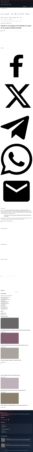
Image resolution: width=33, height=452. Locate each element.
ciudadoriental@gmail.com (6, 429)
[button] (16, 39)
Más (20, 17)
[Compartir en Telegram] (16, 143)
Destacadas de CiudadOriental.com (8, 19)
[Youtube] (31, 6)
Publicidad (2, 4)
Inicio (1, 19)
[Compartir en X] (16, 111)
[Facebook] (27, 6)
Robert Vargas (6, 4)
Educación (10, 17)
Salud (18, 17)
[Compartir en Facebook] (16, 79)
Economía (5, 17)
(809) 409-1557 (4, 426)
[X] (29, 6)
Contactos (10, 4)
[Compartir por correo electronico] (16, 206)
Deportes (2, 17)
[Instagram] (30, 6)
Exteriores (14, 17)
